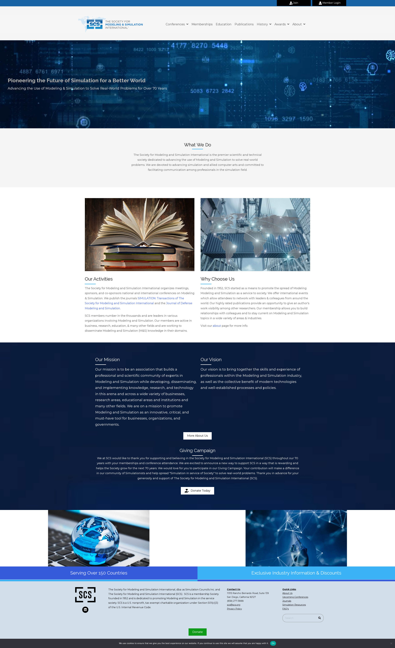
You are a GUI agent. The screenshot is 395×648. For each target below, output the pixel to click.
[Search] (319, 618)
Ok (273, 643)
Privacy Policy (234, 608)
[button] (294, 3)
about (217, 325)
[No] (391, 643)
